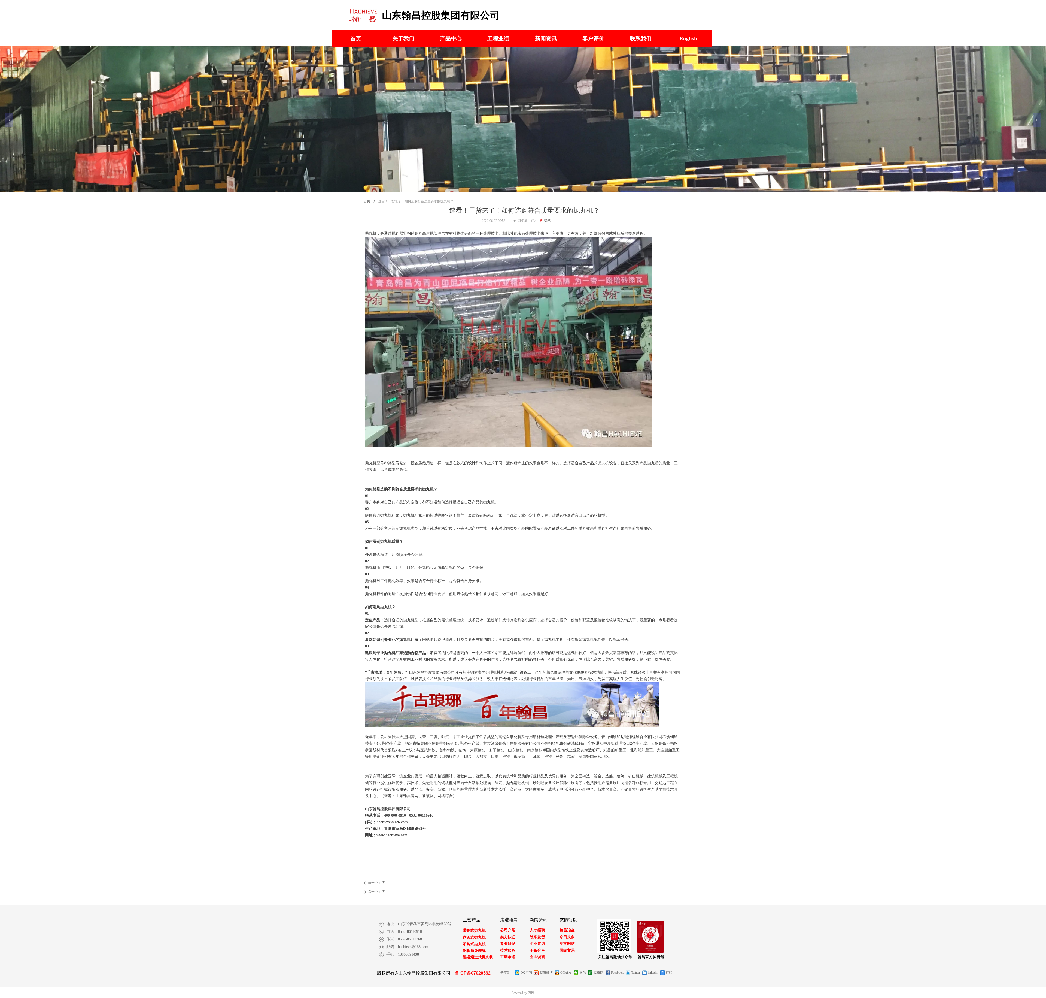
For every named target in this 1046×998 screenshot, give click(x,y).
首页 (367, 201)
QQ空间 (526, 973)
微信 (582, 973)
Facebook (617, 973)
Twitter (635, 973)
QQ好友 (566, 973)
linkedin (653, 973)
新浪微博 (546, 973)
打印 (669, 973)
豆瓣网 (598, 973)
